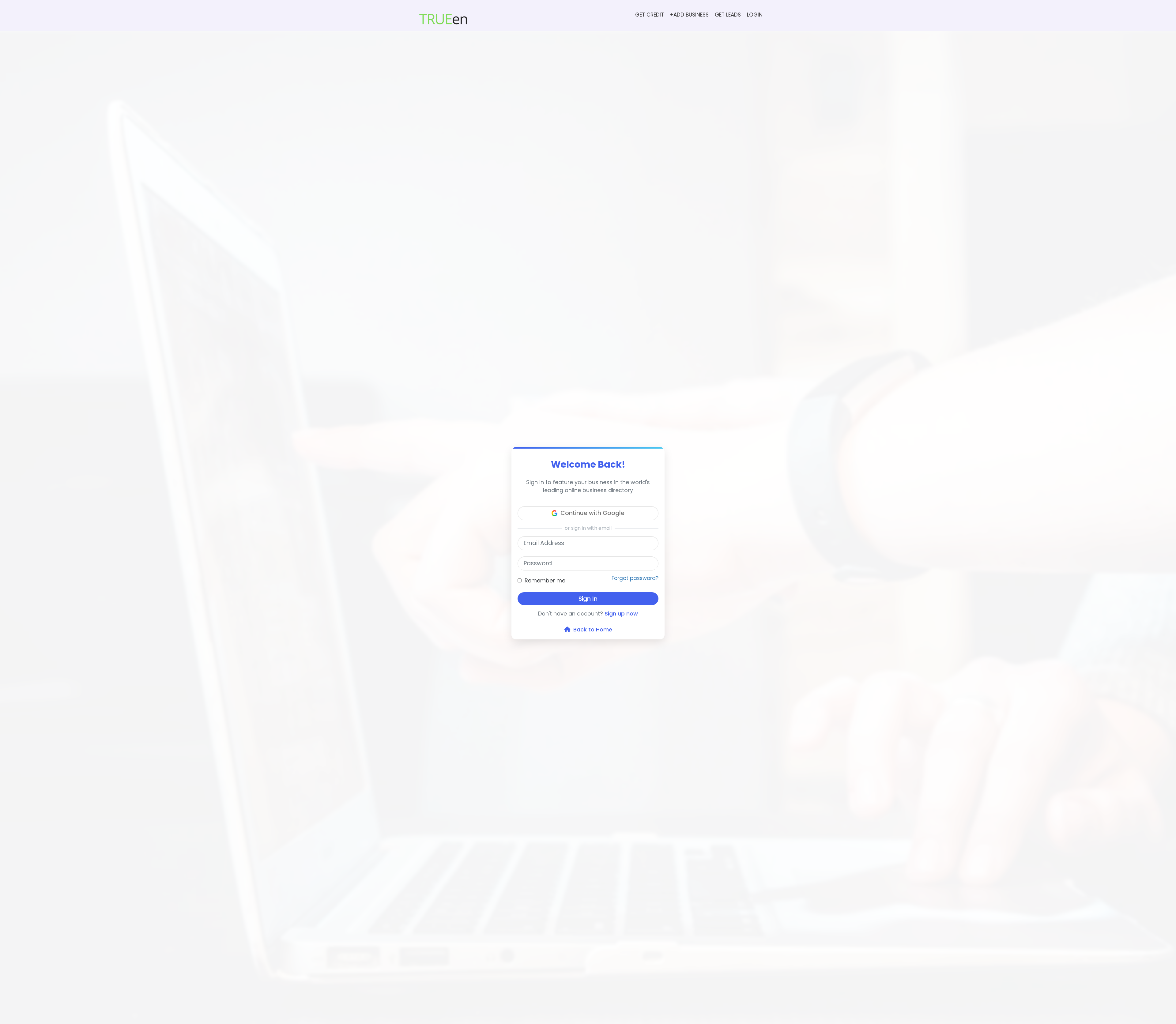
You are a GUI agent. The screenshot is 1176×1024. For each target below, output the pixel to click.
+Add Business (689, 14)
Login (755, 14)
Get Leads (728, 14)
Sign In (588, 599)
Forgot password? (635, 578)
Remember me (545, 580)
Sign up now (621, 613)
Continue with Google (592, 513)
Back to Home (591, 629)
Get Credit (649, 14)
